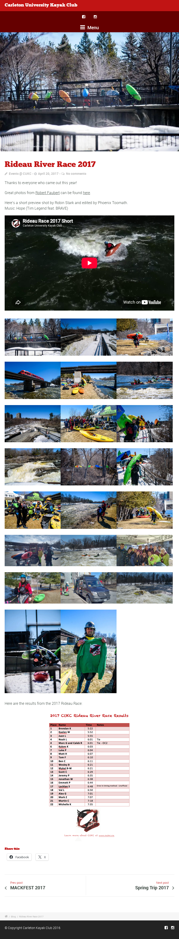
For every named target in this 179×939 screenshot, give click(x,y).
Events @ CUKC (20, 173)
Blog (13, 916)
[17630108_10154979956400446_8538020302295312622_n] (89, 91)
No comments (76, 173)
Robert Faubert (47, 192)
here (86, 192)
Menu (92, 27)
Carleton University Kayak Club (41, 5)
